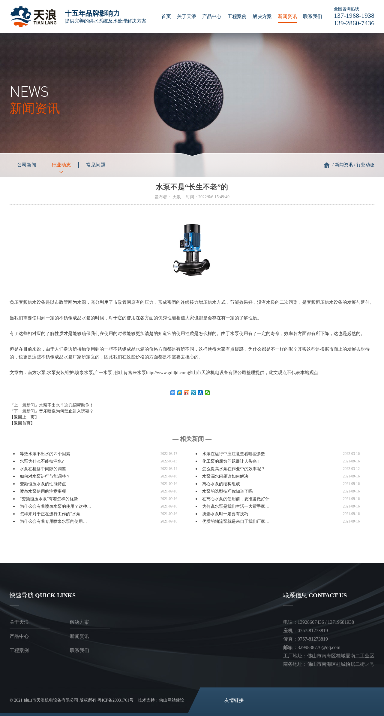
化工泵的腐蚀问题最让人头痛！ (231, 461)
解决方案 (262, 16)
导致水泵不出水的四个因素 (45, 454)
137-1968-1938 (354, 15)
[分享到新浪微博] (186, 392)
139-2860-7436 (354, 23)
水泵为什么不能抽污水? (42, 461)
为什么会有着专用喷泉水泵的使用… (53, 521)
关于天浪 (186, 16)
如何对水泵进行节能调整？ (45, 476)
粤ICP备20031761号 (116, 700)
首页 (166, 16)
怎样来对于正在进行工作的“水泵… (52, 514)
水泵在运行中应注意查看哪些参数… (235, 454)
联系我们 (312, 16)
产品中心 (211, 16)
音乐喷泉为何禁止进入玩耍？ (66, 411)
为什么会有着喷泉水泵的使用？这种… (55, 506)
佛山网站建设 (171, 700)
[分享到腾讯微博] (193, 392)
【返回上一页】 (24, 417)
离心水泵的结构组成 (221, 484)
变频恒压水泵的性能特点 (43, 484)
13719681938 (341, 622)
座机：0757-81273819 (305, 630)
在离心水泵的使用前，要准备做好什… (238, 499)
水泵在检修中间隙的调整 (43, 469)
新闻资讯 (287, 16)
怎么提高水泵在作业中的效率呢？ (233, 469)
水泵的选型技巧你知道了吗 (227, 491)
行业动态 (61, 164)
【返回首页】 (22, 423)
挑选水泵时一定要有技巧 (225, 514)
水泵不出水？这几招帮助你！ (66, 405)
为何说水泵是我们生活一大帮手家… (235, 506)
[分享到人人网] (200, 392)
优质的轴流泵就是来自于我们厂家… (235, 521)
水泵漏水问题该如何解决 (225, 476)
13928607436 (311, 622)
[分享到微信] (207, 392)
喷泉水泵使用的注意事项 (43, 491)
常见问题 (95, 164)
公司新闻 (26, 164)
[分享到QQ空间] (179, 392)
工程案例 (237, 16)
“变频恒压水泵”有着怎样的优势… (51, 499)
